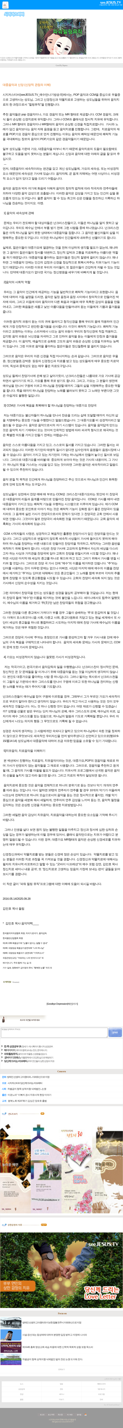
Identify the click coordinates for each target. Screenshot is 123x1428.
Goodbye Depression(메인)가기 (62, 1004)
